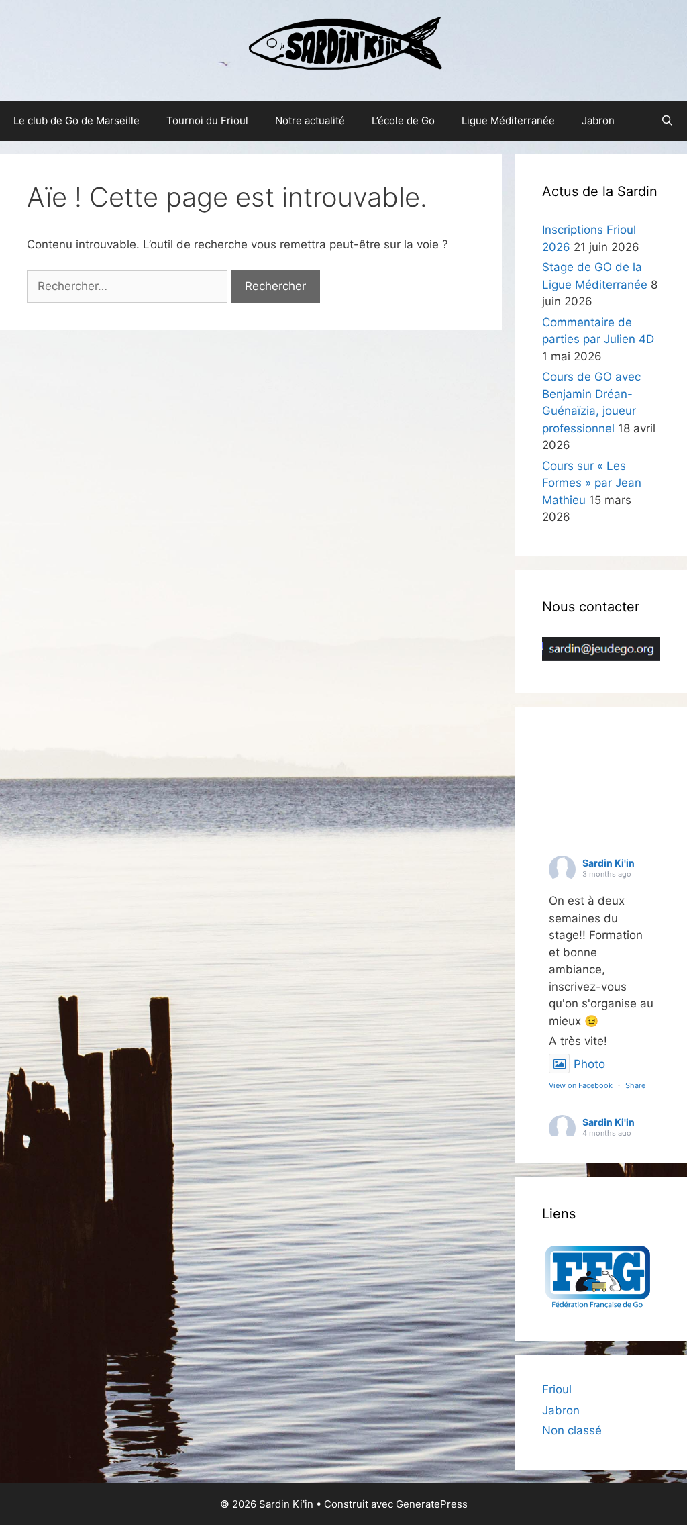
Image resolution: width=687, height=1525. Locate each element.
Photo (589, 1064)
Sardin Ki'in (608, 863)
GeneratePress (432, 1503)
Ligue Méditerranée (508, 120)
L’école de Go (403, 120)
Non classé (572, 1430)
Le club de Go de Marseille (76, 120)
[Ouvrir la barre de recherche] (667, 121)
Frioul (557, 1389)
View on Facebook (581, 1085)
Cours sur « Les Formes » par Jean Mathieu (591, 483)
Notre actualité (310, 120)
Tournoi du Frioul (207, 120)
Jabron (598, 120)
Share (635, 1085)
